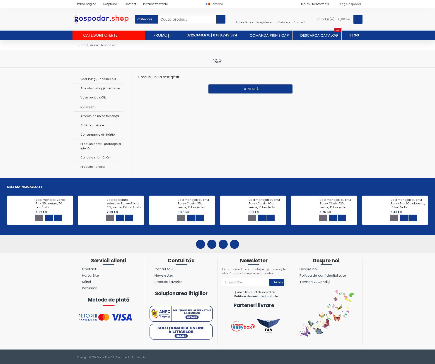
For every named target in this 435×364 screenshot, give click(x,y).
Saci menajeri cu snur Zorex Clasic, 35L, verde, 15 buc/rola (193, 204)
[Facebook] (200, 244)
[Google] (234, 244)
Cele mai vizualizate (25, 187)
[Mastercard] (359, 357)
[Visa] (351, 357)
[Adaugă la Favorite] (49, 218)
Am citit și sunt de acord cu (256, 294)
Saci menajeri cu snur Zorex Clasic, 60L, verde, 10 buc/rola (264, 204)
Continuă (250, 89)
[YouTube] (223, 244)
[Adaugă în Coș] (39, 218)
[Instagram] (211, 244)
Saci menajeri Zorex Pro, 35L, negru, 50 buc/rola (50, 204)
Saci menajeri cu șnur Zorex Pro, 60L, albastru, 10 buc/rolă (408, 204)
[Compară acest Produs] (58, 218)
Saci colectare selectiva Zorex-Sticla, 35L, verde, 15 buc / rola (124, 204)
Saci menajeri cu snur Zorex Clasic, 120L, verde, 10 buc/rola (335, 204)
